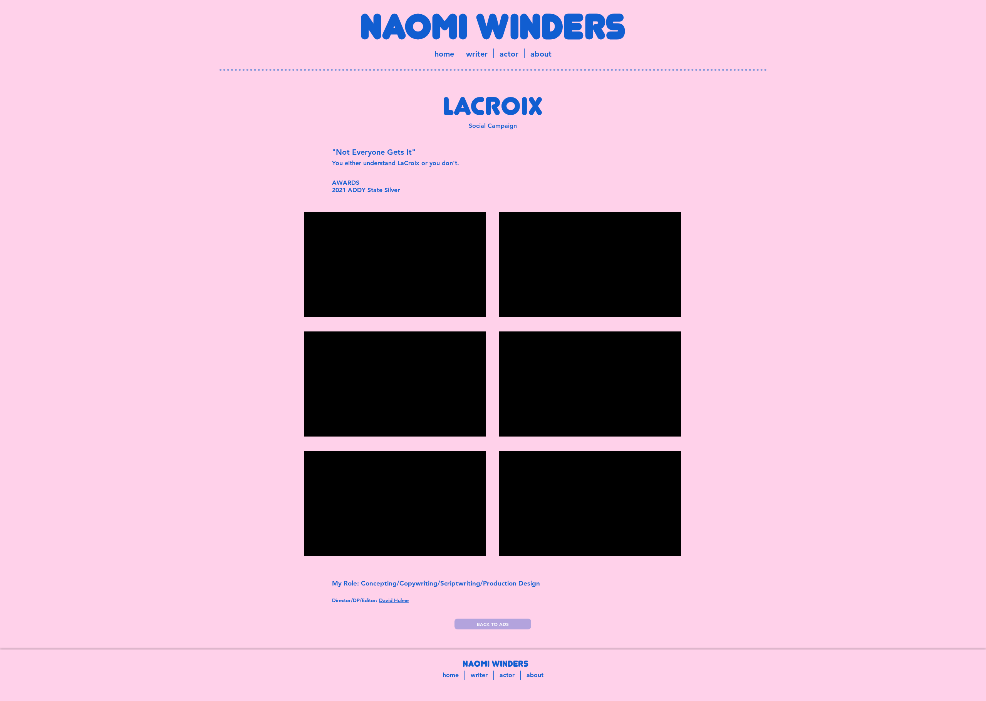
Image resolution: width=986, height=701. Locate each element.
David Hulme (394, 600)
